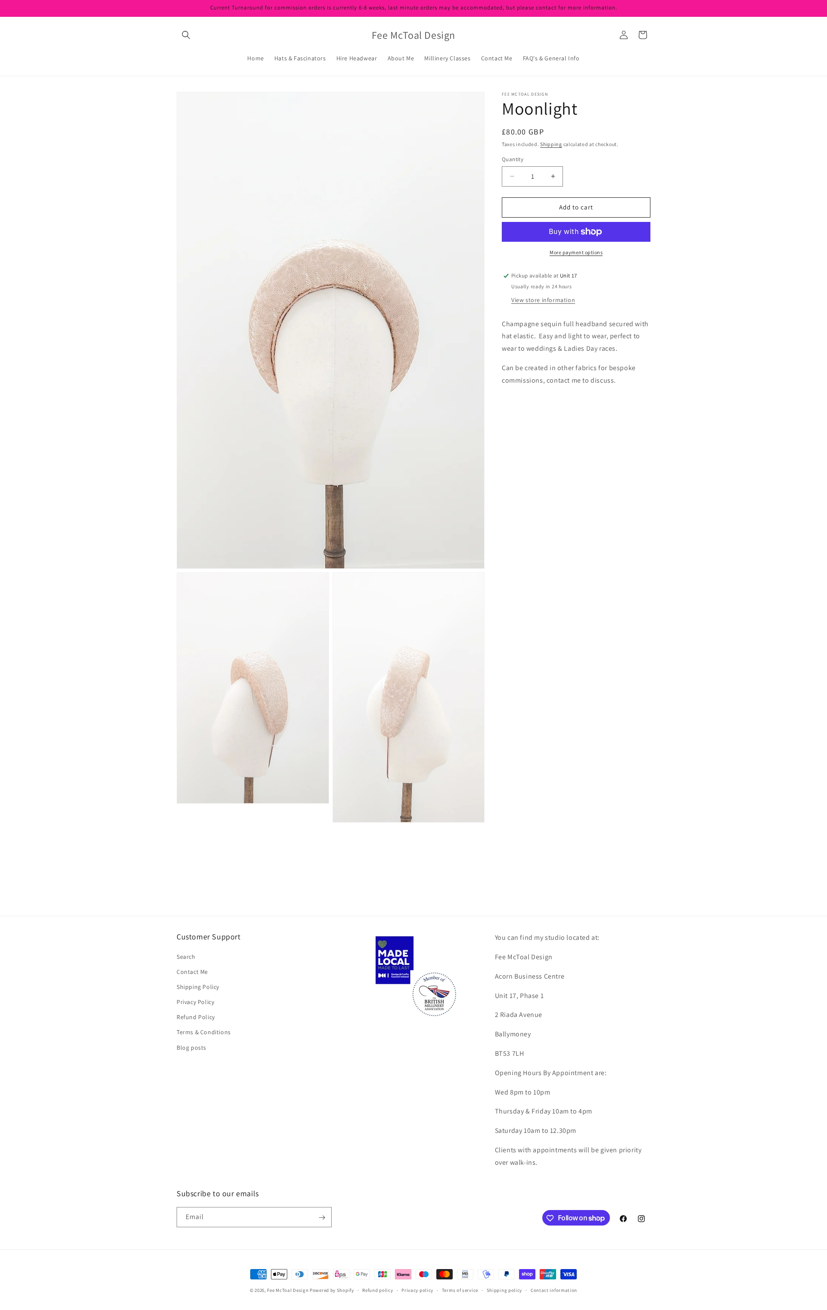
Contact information (554, 1290)
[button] (186, 34)
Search (186, 956)
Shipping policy (504, 1290)
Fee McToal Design (287, 1290)
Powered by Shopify (332, 1290)
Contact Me (192, 971)
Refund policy (377, 1290)
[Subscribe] (321, 1217)
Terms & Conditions (204, 1032)
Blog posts (191, 1047)
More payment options (576, 252)
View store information (543, 299)
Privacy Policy (195, 1002)
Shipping (551, 144)
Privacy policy (417, 1290)
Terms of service (460, 1290)
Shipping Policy (198, 987)
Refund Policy (196, 1017)
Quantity (512, 159)
